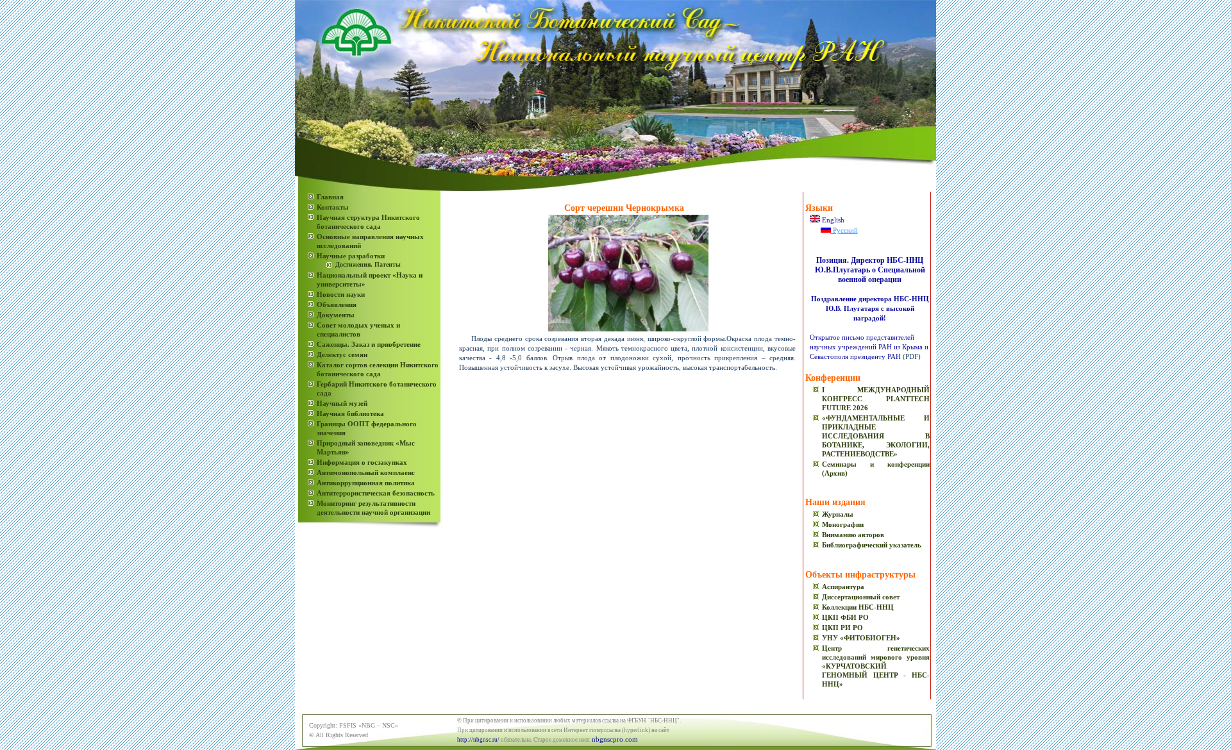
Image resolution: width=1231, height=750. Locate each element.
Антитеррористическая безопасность (376, 493)
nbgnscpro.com (615, 739)
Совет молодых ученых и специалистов (358, 329)
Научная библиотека (350, 413)
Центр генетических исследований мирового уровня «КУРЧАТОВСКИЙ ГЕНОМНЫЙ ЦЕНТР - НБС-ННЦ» (876, 666)
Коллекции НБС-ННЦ (858, 607)
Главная (330, 197)
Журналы (837, 514)
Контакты (333, 207)
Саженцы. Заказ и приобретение (369, 344)
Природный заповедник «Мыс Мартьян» (366, 447)
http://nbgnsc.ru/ (478, 740)
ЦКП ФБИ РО (845, 617)
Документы (336, 315)
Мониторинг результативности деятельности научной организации (373, 507)
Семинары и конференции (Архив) (876, 468)
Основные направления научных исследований (370, 241)
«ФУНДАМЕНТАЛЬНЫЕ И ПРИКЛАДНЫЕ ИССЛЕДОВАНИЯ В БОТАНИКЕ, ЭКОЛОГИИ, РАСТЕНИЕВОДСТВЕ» (876, 436)
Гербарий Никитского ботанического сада (377, 388)
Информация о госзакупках (362, 462)
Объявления (336, 304)
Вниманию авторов (853, 534)
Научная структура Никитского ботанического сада (368, 221)
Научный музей (342, 403)
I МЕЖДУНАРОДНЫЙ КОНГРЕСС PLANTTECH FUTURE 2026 (876, 399)
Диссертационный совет (861, 597)
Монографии (843, 524)
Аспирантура (843, 586)
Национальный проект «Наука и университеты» (370, 279)
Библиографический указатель (871, 545)
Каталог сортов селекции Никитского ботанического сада (378, 369)
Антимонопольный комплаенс (366, 472)
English (832, 220)
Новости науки (341, 294)
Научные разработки (351, 256)
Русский (844, 230)
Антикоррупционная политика (366, 483)
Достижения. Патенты (368, 264)
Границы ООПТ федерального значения (367, 428)
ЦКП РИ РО (842, 627)
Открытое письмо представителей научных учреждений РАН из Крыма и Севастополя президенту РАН (869, 346)
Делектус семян (342, 354)
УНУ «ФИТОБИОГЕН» (861, 638)
